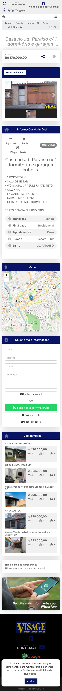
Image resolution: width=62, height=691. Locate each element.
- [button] (6, 280)
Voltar (53, 26)
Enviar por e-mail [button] (32, 394)
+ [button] (6, 275)
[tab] (15, 72)
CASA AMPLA (13, 510)
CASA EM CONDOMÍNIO (18, 443)
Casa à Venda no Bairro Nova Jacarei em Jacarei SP (27, 533)
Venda (19, 23)
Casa (45, 23)
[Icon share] (31, 638)
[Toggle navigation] (56, 17)
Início (10, 23)
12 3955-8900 (16, 4)
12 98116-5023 (16, 11)
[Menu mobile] (3, 17)
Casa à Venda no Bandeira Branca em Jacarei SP (30, 488)
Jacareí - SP (32, 23)
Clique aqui (11, 568)
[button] (9, 95)
